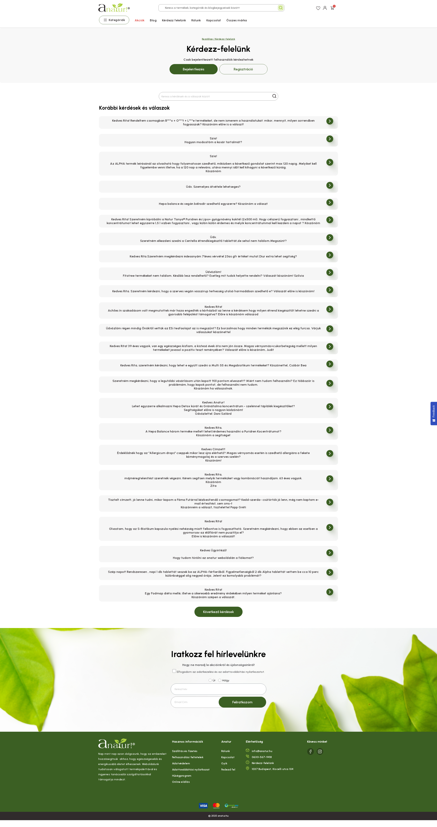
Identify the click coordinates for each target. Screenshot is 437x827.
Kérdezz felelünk (174, 20)
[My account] (325, 8)
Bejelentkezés (193, 69)
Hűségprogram (181, 775)
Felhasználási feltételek (187, 757)
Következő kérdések (218, 612)
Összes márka (236, 20)
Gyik (224, 763)
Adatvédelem (181, 763)
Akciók (139, 20)
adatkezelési (205, 671)
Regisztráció (243, 69)
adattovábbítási (234, 671)
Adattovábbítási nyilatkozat (191, 769)
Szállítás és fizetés (184, 751)
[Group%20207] (310, 751)
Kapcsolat (213, 20)
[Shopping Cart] (332, 7)
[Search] (281, 8)
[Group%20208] (319, 751)
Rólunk (196, 20)
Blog (153, 20)
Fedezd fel (228, 769)
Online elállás (181, 781)
